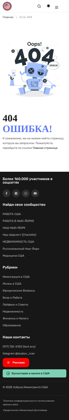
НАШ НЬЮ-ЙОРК (14, 227)
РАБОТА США (12, 214)
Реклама (19, 362)
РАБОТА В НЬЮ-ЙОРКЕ (18, 221)
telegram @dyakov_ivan (19, 353)
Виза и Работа (12, 297)
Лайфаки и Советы (15, 304)
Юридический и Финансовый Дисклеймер (25, 410)
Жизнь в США (12, 283)
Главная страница (45, 148)
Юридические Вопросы (19, 290)
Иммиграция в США (16, 276)
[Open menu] (56, 7)
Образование (12, 325)
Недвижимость (13, 311)
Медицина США (13, 255)
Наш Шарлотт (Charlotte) (19, 234)
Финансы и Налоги (15, 318)
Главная (8, 17)
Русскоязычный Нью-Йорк (21, 248)
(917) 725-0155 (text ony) (19, 346)
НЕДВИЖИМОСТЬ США (18, 241)
